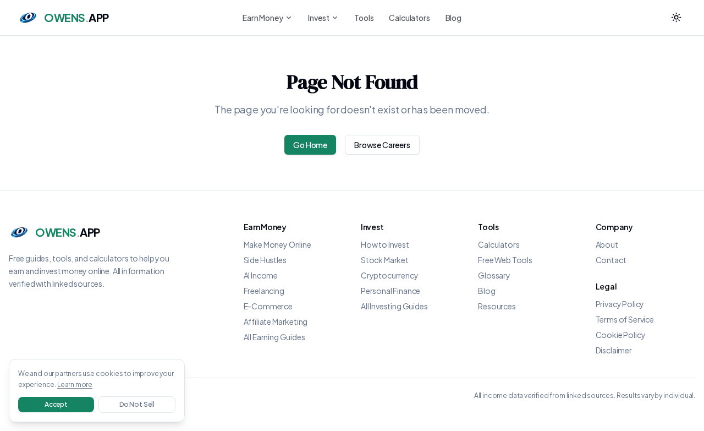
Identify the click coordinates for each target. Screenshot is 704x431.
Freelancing (264, 291)
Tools (363, 18)
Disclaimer (614, 350)
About (607, 244)
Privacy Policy (620, 304)
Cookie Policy (621, 335)
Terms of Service (625, 319)
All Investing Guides (394, 306)
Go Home (310, 145)
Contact (611, 260)
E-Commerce (268, 306)
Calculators (409, 18)
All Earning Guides (274, 337)
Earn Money (263, 18)
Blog (453, 18)
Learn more (74, 384)
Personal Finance (390, 291)
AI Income (261, 275)
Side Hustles (265, 260)
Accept (56, 404)
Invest (318, 18)
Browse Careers (382, 145)
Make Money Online (277, 244)
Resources (496, 306)
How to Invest (385, 244)
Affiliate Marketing (276, 321)
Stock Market (385, 260)
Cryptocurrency (390, 275)
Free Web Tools (505, 260)
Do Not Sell (137, 404)
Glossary (494, 275)
